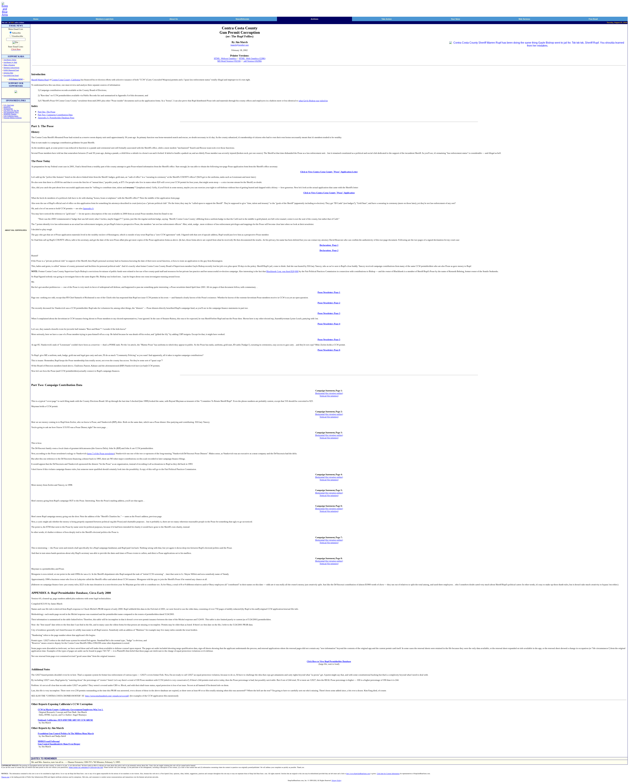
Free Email (593, 19)
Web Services (524, 19)
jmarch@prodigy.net (239, 45)
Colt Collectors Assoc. (11, 116)
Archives (314, 19)
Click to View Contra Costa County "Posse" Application (329, 192)
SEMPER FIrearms (10, 114)
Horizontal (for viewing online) (329, 393)
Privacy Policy (336, 780)
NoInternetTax (8, 109)
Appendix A (88, 208)
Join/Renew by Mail (10, 62)
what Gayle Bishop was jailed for (313, 100)
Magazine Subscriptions (11, 67)
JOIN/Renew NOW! (16, 79)
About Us (174, 19)
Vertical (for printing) (329, 396)
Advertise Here (8, 73)
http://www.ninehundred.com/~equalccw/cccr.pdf (107, 696)
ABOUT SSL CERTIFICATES (16, 230)
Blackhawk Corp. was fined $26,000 (282, 271)
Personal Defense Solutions (13, 118)
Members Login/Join (105, 19)
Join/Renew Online (10, 60)
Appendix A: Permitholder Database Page (56, 117)
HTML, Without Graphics (225, 58)
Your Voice (455, 19)
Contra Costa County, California (66, 79)
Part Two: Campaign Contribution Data (55, 115)
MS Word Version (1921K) (229, 61)
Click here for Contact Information (388, 773)
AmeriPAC (7, 107)
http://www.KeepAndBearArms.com (358, 773)
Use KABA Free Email (11, 75)
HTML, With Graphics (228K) (252, 58)
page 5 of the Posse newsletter (101, 453)
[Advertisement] (16, 174)
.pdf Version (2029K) (252, 61)
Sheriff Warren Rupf (40, 79)
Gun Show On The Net (11, 110)
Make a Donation (9, 65)
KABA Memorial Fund (11, 70)
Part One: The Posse (46, 112)
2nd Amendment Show (11, 112)
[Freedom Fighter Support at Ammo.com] (16, 92)
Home (35, 19)
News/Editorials (242, 19)
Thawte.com (5, 777)
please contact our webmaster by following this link (86, 767)
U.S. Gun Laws (9, 105)
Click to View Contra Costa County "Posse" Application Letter (329, 172)
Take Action (386, 19)
